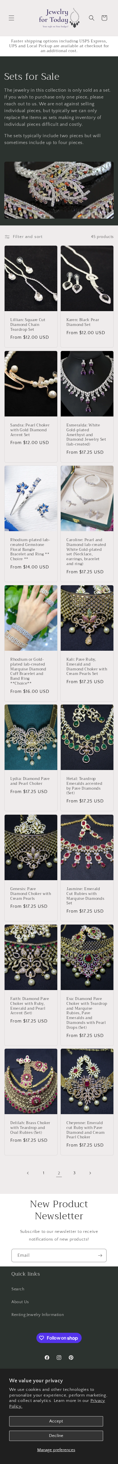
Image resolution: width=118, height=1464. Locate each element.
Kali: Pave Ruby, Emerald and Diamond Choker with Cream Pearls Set (86, 666)
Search (18, 1289)
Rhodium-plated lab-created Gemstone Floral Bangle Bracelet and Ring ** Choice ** (30, 550)
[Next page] (90, 1173)
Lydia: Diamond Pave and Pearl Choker (30, 781)
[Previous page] (28, 1173)
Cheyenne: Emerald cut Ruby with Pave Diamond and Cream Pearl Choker (85, 1130)
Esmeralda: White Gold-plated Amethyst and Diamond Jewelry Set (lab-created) (86, 435)
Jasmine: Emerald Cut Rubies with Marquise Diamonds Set (85, 896)
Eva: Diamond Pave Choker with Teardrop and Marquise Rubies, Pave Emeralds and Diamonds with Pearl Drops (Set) (86, 1013)
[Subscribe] (100, 1255)
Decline (56, 1435)
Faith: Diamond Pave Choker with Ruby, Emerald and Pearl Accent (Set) (29, 1006)
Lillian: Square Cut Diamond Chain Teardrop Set (28, 325)
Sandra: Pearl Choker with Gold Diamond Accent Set (30, 430)
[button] (11, 18)
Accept (56, 1421)
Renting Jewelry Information (37, 1315)
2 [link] (59, 1173)
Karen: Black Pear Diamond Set (82, 322)
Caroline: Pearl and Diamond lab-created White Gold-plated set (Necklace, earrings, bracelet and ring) (86, 552)
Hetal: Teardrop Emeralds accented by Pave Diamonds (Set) (84, 786)
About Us (20, 1302)
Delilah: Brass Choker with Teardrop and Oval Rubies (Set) (30, 1128)
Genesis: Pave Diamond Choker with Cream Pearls (30, 894)
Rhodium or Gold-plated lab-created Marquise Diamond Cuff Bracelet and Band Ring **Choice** (28, 671)
